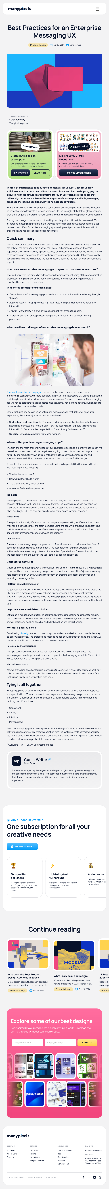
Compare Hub (63, 1163)
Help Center (35, 1157)
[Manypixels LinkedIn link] (89, 1177)
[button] (97, 9)
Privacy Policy (52, 1177)
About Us (11, 1150)
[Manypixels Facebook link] (83, 1177)
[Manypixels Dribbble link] (100, 1177)
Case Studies (63, 1157)
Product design (38, 44)
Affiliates (61, 1160)
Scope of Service (37, 1160)
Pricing (33, 1153)
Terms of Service (35, 1177)
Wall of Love (12, 1153)
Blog (59, 1153)
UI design (24, 633)
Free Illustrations (65, 1150)
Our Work (34, 1150)
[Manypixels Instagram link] (94, 1177)
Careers (10, 1157)
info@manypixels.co (93, 1150)
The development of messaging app (25, 392)
